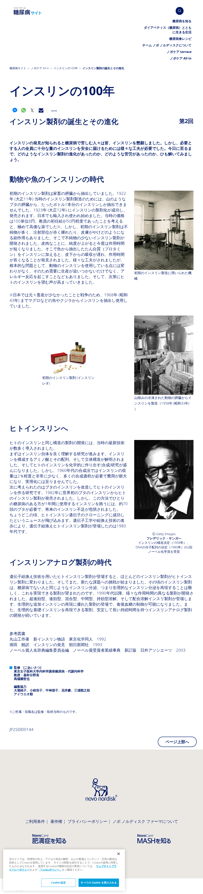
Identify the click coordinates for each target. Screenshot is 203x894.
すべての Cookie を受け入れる (99, 882)
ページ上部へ (177, 742)
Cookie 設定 (58, 882)
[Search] (180, 11)
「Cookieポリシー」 (50, 869)
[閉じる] (118, 853)
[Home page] (27, 11)
